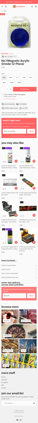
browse (3, 377)
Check (31, 131)
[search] (6, 7)
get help (3, 388)
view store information (9, 99)
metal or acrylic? (5, 269)
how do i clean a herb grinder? (9, 273)
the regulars (4, 382)
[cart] (36, 7)
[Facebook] (17, 420)
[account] (32, 7)
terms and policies (19, 416)
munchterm (21, 410)
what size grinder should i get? (9, 277)
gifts (2, 385)
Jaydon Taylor (20, 412)
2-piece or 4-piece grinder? (8, 265)
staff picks (4, 380)
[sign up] (34, 403)
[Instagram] (21, 420)
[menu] (2, 6)
